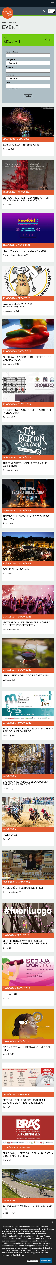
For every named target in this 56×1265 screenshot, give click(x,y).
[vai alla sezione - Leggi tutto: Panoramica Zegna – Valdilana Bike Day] (28, 1193)
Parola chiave (12, 52)
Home (4, 23)
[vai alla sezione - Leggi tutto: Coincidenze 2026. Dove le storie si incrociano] (28, 397)
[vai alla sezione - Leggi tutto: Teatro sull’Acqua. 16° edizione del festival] (28, 503)
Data (8, 83)
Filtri (50, 40)
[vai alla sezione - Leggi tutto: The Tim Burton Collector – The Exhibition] (28, 450)
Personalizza (32, 1261)
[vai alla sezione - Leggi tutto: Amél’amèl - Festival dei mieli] (28, 874)
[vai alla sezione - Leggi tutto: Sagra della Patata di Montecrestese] (28, 290)
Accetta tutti (46, 1261)
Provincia (10, 75)
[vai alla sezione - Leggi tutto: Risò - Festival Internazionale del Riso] (28, 1034)
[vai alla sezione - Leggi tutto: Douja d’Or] (28, 980)
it (49, 11)
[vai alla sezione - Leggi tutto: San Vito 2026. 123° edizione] (28, 131)
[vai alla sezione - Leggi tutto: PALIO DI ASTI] (28, 821)
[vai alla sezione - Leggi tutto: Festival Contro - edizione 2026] (28, 237)
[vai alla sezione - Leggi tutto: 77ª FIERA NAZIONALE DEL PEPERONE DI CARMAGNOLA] (28, 343)
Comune (9, 67)
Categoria (10, 60)
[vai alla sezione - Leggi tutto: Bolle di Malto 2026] (28, 556)
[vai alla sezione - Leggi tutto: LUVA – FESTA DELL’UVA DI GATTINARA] (28, 662)
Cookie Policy (18, 1255)
